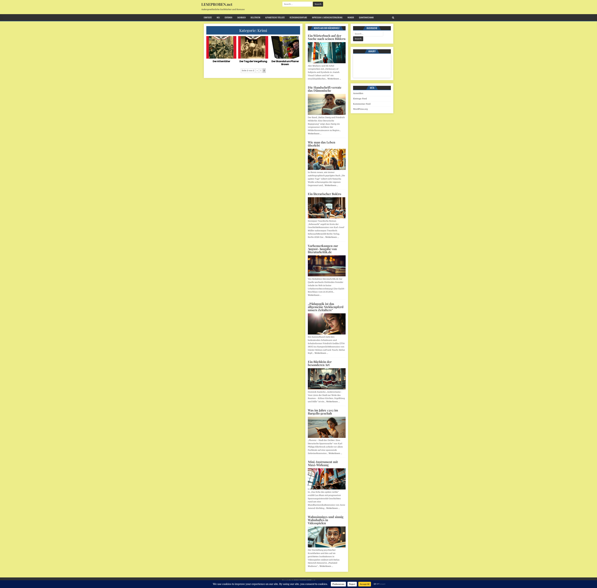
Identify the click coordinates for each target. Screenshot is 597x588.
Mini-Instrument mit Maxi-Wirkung (323, 463)
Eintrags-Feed (360, 98)
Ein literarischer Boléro (324, 194)
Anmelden (358, 93)
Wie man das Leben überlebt (321, 143)
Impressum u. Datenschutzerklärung (327, 17)
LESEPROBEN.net (216, 4)
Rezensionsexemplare (298, 17)
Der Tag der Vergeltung (253, 61)
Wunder (350, 17)
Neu (218, 17)
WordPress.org (360, 109)
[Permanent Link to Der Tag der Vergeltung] (253, 47)
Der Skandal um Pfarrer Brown (285, 63)
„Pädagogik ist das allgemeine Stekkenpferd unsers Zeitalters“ (325, 307)
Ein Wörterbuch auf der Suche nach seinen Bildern (326, 37)
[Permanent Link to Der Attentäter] (221, 47)
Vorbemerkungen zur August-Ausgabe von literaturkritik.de (323, 249)
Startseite (208, 17)
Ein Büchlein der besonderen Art (320, 363)
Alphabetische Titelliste (275, 17)
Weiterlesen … (334, 79)
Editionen (228, 17)
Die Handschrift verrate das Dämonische (324, 88)
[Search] (393, 17)
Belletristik (255, 17)
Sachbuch (241, 17)
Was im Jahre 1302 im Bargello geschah (323, 411)
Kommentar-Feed (361, 104)
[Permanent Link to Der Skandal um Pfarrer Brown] (285, 47)
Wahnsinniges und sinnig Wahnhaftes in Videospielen (325, 520)
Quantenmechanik (366, 17)
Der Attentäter (221, 61)
